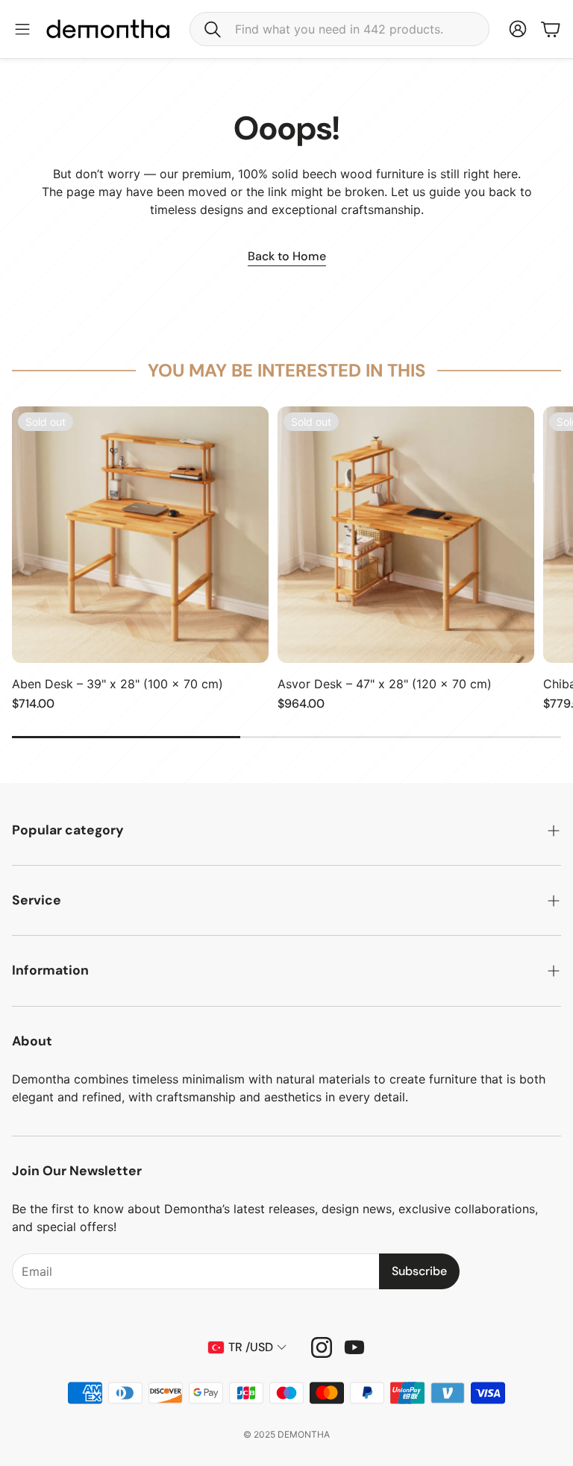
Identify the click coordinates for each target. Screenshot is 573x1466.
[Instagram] (321, 1347)
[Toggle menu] (22, 29)
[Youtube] (354, 1347)
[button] (339, 29)
